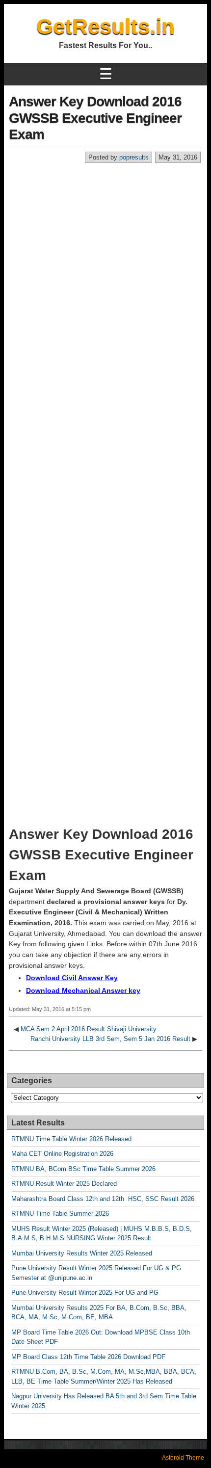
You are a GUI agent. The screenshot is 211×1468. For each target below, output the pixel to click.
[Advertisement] (105, 273)
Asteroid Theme (183, 1457)
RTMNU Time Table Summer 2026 (60, 1213)
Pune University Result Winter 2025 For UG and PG (84, 1292)
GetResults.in (105, 26)
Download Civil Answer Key (72, 978)
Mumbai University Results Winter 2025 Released (81, 1253)
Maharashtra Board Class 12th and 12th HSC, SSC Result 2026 (102, 1198)
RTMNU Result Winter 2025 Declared (64, 1183)
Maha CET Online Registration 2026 (62, 1153)
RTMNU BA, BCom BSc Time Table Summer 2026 (83, 1169)
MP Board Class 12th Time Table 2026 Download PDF (88, 1357)
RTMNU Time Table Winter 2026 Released (71, 1139)
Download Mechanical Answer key (83, 990)
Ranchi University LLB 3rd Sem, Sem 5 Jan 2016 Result (110, 1038)
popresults (134, 157)
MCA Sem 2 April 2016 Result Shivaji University (89, 1029)
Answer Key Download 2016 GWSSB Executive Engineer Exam (95, 118)
